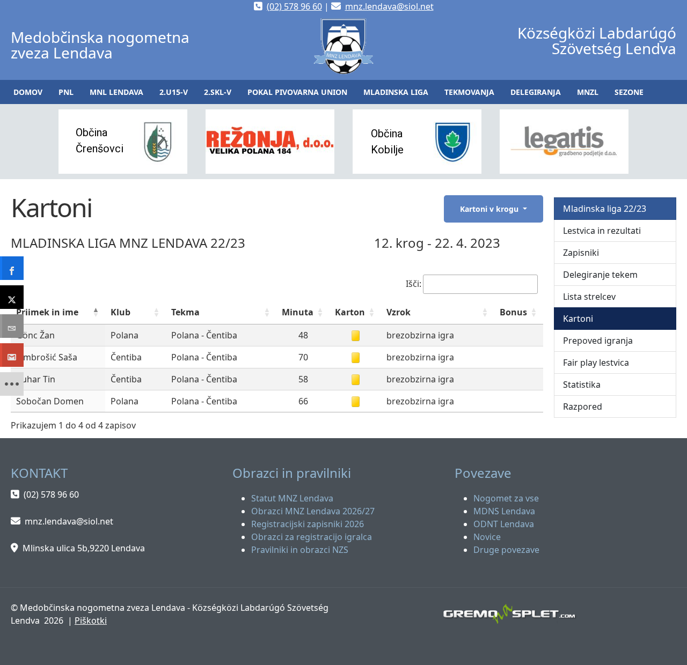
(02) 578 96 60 (294, 6)
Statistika (582, 384)
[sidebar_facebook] (12, 268)
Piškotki (91, 620)
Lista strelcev (589, 296)
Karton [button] (350, 312)
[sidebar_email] (12, 326)
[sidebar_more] (12, 384)
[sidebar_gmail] (12, 355)
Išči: (413, 284)
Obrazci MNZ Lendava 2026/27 (313, 511)
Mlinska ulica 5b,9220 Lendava (84, 548)
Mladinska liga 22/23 (604, 209)
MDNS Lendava (504, 511)
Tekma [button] (185, 312)
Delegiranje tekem (600, 274)
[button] (66, 92)
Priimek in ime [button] (47, 312)
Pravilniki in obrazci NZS (299, 550)
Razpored (582, 406)
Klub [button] (120, 312)
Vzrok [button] (398, 312)
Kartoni (578, 318)
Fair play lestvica (596, 362)
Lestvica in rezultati (602, 231)
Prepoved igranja (598, 340)
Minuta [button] (297, 312)
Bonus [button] (513, 312)
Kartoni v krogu (490, 209)
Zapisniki (581, 252)
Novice (487, 537)
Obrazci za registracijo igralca (311, 537)
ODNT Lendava (503, 524)
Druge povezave (506, 550)
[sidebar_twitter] (12, 297)
